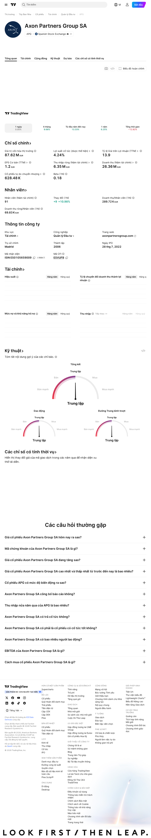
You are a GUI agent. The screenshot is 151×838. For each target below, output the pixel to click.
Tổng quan (73, 708)
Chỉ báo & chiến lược (105, 733)
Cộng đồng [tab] (40, 58)
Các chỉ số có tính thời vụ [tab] (89, 58)
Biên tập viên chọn (104, 724)
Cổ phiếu (46, 698)
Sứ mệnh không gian (78, 748)
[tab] (52, 277)
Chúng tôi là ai (74, 745)
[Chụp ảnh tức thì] (106, 68)
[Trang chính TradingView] (13, 5)
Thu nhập (46, 746)
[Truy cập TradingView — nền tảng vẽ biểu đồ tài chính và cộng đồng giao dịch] (17, 113)
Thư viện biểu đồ (134, 695)
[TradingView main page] (16, 687)
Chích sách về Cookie (78, 804)
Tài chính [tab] (25, 58)
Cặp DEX (46, 714)
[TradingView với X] (7, 698)
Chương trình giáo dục (134, 729)
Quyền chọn (47, 768)
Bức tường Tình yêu (104, 692)
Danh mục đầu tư (50, 761)
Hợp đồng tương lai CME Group (79, 728)
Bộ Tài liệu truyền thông (79, 761)
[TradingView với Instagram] (24, 698)
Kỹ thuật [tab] (55, 58)
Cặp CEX (46, 711)
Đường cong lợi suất (51, 765)
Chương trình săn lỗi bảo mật (79, 817)
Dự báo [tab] (68, 58)
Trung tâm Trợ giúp (77, 755)
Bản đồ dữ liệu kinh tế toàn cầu (52, 772)
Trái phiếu (46, 705)
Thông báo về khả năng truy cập (79, 808)
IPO (43, 752)
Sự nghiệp (73, 758)
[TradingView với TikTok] (19, 703)
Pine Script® (47, 777)
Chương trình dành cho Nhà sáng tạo (108, 700)
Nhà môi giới (74, 711)
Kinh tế (45, 742)
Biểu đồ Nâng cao (134, 701)
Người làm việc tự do (105, 739)
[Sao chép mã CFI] (66, 257)
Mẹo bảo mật (74, 813)
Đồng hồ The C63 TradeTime (76, 781)
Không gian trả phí (104, 742)
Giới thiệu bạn (101, 696)
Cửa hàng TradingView (79, 770)
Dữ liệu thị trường (76, 696)
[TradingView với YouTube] (19, 698)
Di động (45, 786)
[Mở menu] (6, 5)
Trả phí (71, 692)
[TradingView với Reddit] (24, 703)
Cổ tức (45, 749)
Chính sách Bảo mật (77, 801)
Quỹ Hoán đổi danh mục (53, 701)
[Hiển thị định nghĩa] (35, 151)
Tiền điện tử (47, 708)
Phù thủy (99, 736)
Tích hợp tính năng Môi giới (135, 720)
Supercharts (47, 689)
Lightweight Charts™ (135, 698)
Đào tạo (99, 720)
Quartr (9, 746)
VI (120, 4)
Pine (44, 718)
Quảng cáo (131, 716)
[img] (67, 34)
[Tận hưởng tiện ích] (112, 68)
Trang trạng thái (75, 822)
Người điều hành (103, 708)
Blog (70, 752)
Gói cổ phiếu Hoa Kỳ (77, 736)
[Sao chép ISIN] (34, 257)
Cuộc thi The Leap (76, 718)
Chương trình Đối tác (136, 725)
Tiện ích (129, 691)
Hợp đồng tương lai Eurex (80, 733)
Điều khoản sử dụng (77, 791)
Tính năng (72, 689)
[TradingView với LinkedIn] (7, 703)
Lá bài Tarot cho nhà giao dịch (80, 775)
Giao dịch (99, 717)
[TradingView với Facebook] (13, 698)
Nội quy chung (102, 705)
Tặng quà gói (74, 699)
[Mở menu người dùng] (127, 5)
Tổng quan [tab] (11, 58)
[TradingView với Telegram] (13, 703)
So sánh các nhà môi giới (80, 714)
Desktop (46, 789)
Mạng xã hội (101, 689)
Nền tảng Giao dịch (135, 704)
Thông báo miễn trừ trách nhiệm (80, 796)
